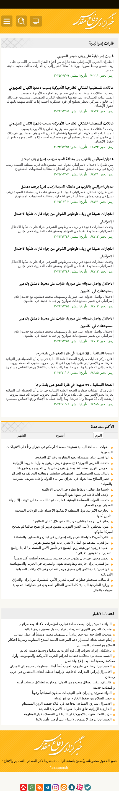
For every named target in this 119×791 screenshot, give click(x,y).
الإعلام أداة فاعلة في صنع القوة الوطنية (82, 495)
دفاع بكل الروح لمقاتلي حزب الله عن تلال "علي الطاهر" (71, 521)
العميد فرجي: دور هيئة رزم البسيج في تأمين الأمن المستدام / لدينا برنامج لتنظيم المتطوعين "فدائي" (62, 550)
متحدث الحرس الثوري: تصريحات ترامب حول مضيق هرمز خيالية (68, 629)
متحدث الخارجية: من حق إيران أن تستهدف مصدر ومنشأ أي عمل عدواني (63, 634)
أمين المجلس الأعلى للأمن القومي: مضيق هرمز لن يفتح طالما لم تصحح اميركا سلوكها (62, 529)
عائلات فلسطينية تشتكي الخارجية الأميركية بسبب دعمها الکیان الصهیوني (61, 88)
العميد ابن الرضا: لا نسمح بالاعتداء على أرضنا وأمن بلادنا (74, 719)
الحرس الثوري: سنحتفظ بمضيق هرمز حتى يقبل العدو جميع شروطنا (63, 468)
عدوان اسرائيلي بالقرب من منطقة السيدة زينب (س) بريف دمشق (67, 159)
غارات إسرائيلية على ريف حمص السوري (85, 56)
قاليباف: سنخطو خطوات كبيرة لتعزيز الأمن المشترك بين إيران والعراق (60, 580)
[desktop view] (36, 22)
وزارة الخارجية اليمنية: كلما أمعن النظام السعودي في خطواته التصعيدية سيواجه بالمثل (63, 587)
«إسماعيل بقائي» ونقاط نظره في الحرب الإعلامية (75, 489)
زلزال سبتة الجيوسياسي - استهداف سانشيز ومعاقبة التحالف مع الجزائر (60, 473)
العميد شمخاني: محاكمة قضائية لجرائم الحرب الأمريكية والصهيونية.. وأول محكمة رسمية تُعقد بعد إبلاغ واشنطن (63, 658)
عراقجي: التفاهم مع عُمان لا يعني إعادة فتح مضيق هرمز (71, 542)
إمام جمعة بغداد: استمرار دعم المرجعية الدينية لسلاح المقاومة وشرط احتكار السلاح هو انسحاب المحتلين (61, 642)
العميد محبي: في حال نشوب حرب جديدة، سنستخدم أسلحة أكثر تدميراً (61, 558)
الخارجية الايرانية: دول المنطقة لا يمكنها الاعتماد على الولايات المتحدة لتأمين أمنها (64, 513)
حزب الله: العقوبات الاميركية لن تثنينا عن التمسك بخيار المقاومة (68, 714)
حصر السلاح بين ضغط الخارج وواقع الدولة (83, 698)
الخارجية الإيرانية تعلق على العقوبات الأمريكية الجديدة (75, 709)
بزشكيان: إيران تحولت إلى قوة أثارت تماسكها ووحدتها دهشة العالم (66, 650)
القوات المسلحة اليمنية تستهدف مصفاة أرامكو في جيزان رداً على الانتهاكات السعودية (59, 449)
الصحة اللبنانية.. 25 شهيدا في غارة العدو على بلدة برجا (74, 353)
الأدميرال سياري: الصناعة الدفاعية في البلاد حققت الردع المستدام (67, 704)
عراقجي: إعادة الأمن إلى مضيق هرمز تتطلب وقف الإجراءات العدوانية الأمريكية (64, 571)
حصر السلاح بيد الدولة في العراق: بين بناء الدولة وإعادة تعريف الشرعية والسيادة (63, 481)
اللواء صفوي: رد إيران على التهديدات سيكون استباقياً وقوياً (72, 693)
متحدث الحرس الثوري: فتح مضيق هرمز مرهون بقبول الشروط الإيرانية (61, 463)
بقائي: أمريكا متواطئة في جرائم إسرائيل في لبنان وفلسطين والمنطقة (61, 537)
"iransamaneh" (59, 767)
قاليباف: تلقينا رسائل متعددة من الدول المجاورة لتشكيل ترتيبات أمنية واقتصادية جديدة (66, 684)
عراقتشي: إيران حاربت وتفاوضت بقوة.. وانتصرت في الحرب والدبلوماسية (59, 564)
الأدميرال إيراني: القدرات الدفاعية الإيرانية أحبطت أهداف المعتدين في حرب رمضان (62, 674)
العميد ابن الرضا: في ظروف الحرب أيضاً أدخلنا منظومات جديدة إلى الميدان (61, 666)
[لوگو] (94, 30)
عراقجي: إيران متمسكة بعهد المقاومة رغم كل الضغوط (72, 457)
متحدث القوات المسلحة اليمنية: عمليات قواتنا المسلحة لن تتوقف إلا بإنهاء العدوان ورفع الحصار (61, 502)
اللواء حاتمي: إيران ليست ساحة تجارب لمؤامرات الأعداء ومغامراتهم (65, 624)
